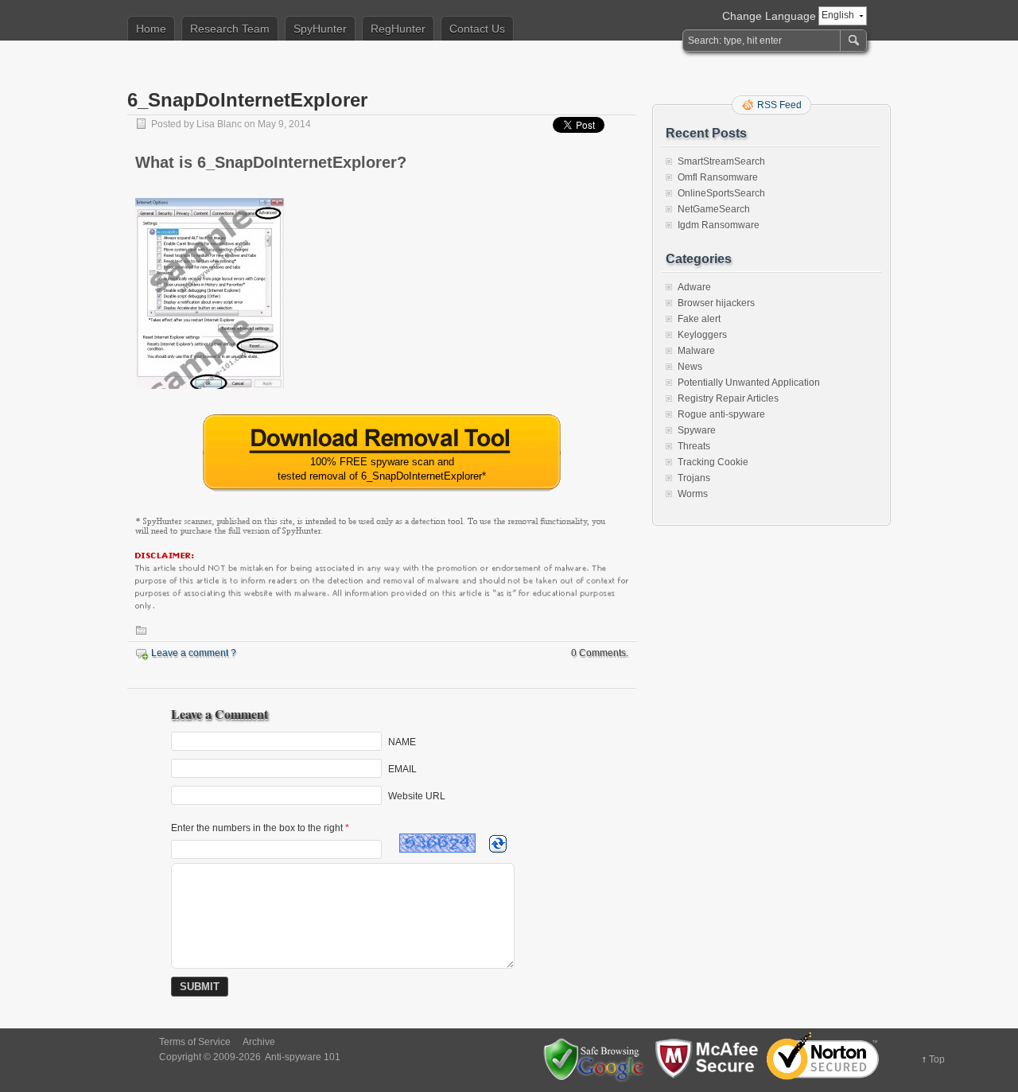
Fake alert (699, 318)
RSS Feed (779, 105)
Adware (694, 287)
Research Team (230, 28)
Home (151, 28)
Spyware (697, 430)
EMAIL (402, 769)
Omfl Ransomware (718, 177)
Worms (693, 493)
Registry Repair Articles (728, 398)
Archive (259, 1041)
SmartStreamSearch (721, 161)
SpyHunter (320, 28)
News (690, 366)
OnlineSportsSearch (721, 193)
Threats (694, 446)
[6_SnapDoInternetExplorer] (209, 393)
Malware (696, 350)
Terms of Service (195, 1041)
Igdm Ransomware (719, 225)
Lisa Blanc (219, 124)
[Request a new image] (498, 844)
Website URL (416, 796)
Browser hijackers (716, 303)
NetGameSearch (714, 209)
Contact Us (477, 28)
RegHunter (398, 28)
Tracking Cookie (713, 462)
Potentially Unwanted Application (749, 382)
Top (937, 1059)
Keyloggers (702, 334)
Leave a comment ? (193, 653)
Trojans (694, 478)
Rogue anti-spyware (721, 414)
